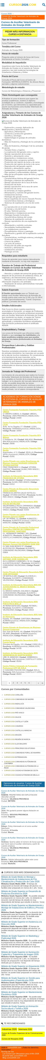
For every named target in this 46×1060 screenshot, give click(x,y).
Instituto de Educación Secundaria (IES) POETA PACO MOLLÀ (20, 603)
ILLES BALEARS (15, 744)
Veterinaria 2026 (25, 1029)
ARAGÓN (13, 735)
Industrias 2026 (9, 1029)
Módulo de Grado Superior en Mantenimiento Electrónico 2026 (21, 993)
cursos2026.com (14, 1048)
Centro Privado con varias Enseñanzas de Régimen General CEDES (21, 515)
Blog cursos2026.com (11, 1058)
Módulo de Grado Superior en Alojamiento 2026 (22, 966)
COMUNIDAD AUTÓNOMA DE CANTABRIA (20, 762)
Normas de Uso (7, 1052)
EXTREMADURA (15, 757)
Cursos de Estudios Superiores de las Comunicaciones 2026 (22, 1034)
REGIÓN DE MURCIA (17, 739)
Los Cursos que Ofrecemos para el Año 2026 (21, 1054)
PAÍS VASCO (14, 713)
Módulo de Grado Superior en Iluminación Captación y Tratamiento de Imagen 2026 (20, 953)
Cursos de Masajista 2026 (12, 1039)
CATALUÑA (13, 695)
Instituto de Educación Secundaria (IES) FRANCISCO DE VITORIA (20, 477)
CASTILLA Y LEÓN (16, 722)
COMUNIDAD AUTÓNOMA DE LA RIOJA (21, 767)
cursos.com (22, 4)
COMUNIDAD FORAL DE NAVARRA (22, 753)
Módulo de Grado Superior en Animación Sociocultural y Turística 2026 (19, 1007)
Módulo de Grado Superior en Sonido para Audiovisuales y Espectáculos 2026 (20, 979)
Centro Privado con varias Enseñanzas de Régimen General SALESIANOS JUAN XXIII (21, 543)
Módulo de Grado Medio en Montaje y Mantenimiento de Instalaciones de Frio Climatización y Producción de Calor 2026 (20, 879)
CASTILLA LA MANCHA (18, 730)
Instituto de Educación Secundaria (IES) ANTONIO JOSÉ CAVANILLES (20, 558)
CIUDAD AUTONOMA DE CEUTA (21, 770)
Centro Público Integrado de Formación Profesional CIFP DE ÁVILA (20, 667)
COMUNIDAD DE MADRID (19, 699)
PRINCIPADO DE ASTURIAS (19, 748)
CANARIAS (13, 726)
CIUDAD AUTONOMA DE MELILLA (21, 775)
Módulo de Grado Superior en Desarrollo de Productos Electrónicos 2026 (21, 892)
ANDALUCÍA (14, 704)
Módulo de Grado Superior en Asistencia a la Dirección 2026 (21, 923)
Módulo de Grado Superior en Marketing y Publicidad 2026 (20, 937)
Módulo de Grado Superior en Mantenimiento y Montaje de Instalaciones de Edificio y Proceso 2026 (22, 907)
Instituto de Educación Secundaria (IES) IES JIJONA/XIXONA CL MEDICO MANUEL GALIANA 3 (22, 587)
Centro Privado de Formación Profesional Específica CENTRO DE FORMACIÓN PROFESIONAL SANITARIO (21, 529)
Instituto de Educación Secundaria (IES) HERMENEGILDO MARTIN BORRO (20, 654)
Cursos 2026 (6, 14)
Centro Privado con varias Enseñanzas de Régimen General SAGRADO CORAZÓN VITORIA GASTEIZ (21, 463)
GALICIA (12, 717)
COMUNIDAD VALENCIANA (19, 708)
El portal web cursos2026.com (15, 1056)
